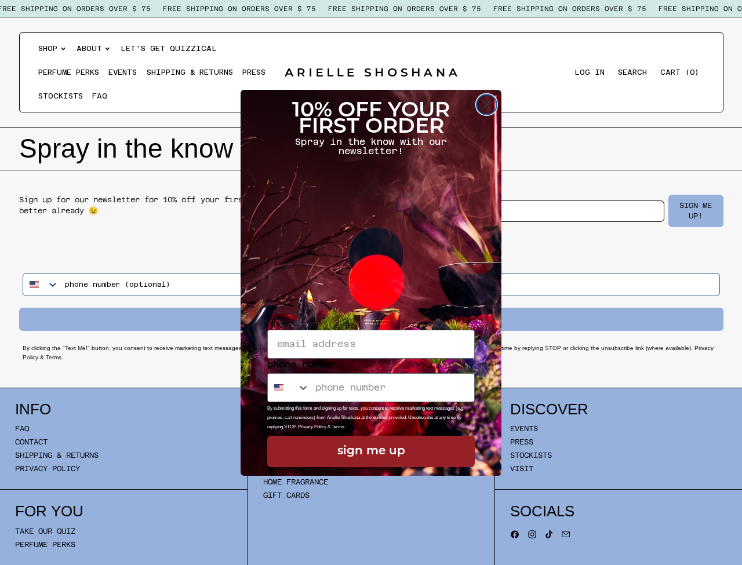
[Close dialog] (487, 104)
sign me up (371, 451)
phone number (302, 364)
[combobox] (289, 388)
